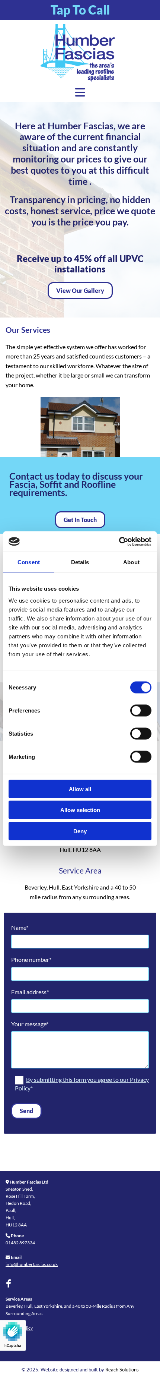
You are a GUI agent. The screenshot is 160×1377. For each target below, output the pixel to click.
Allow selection (80, 810)
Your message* (29, 1023)
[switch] (140, 710)
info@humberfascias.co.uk (32, 1264)
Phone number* (31, 959)
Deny (80, 831)
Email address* (30, 991)
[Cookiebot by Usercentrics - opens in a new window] (118, 541)
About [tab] (131, 562)
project (24, 375)
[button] (80, 290)
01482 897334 (20, 1242)
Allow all (80, 789)
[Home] (80, 53)
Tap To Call (80, 9)
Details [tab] (80, 562)
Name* (19, 927)
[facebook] (8, 1283)
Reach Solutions (122, 1370)
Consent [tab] (28, 562)
